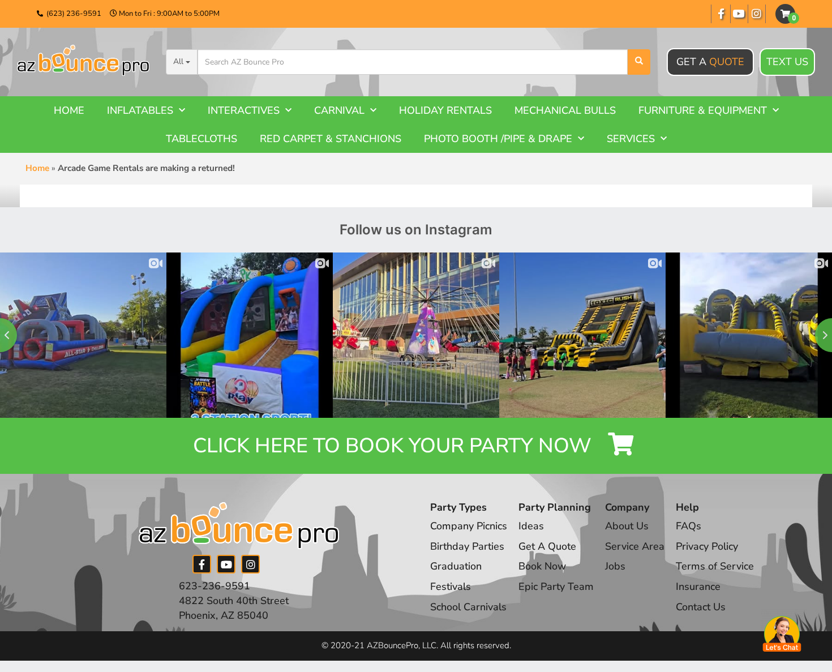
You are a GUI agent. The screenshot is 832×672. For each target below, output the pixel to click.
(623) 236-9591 (73, 13)
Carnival (339, 110)
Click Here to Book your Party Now (395, 446)
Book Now (542, 566)
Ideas (531, 526)
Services (631, 138)
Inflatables (140, 110)
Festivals (450, 586)
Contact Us (701, 607)
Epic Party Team (556, 586)
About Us (627, 526)
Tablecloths (201, 138)
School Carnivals (468, 607)
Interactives (244, 110)
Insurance (698, 586)
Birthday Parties (467, 546)
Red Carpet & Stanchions (330, 138)
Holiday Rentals (445, 110)
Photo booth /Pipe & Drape (498, 138)
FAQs (688, 526)
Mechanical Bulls (565, 110)
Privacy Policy (707, 546)
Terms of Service (715, 566)
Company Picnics (468, 526)
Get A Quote (547, 546)
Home (69, 110)
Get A (710, 62)
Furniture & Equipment (702, 110)
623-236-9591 (214, 586)
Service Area (634, 546)
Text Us (787, 62)
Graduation (456, 566)
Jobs (615, 566)
